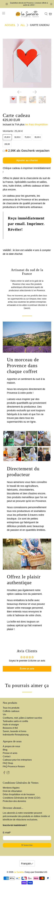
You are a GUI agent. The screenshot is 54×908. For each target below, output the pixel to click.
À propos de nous (11, 746)
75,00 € (27, 137)
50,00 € (17, 137)
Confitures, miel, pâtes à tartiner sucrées (22, 718)
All (22, 25)
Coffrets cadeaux (11, 711)
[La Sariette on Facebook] (4, 773)
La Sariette (19, 872)
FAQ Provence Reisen (14, 766)
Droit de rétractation (12, 791)
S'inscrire (27, 845)
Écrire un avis (27, 668)
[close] (51, 4)
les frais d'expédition (36, 124)
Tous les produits (11, 708)
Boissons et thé (10, 728)
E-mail (7, 832)
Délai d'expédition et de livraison (19, 794)
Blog (5, 750)
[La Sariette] (27, 14)
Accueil (10, 25)
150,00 (7, 144)
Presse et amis (10, 753)
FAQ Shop (8, 763)
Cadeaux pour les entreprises (17, 760)
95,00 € (38, 137)
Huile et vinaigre (11, 724)
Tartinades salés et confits (15, 721)
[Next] (35, 92)
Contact (6, 756)
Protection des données (14, 801)
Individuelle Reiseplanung (16, 734)
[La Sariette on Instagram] (8, 773)
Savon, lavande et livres (14, 731)
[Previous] (19, 92)
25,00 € (7, 137)
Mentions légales (11, 788)
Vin (4, 714)
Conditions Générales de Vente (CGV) (21, 798)
